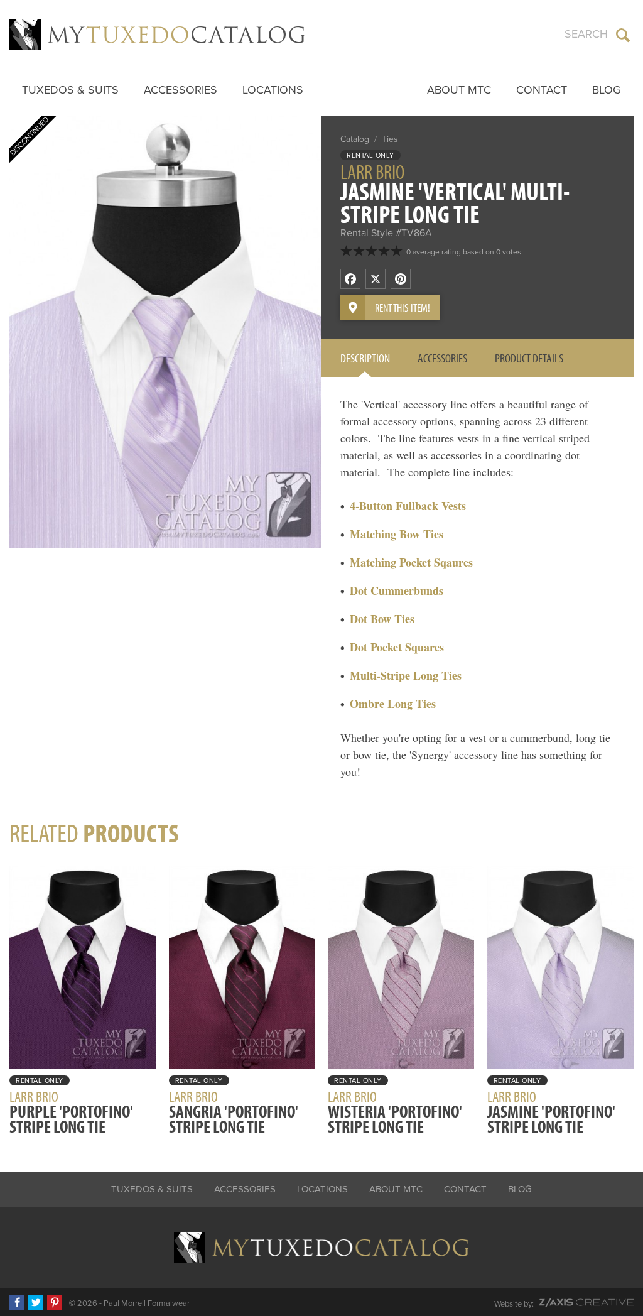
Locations (272, 90)
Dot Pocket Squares (397, 647)
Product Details (529, 358)
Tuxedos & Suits (70, 90)
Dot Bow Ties (382, 619)
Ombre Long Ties (393, 703)
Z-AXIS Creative (586, 1302)
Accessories (180, 90)
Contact (541, 90)
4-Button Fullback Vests (408, 506)
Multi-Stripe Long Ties (406, 675)
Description (365, 358)
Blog (606, 90)
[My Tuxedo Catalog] (157, 34)
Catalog (354, 139)
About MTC (459, 90)
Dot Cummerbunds (396, 590)
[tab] (365, 358)
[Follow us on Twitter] (35, 1302)
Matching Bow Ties (396, 534)
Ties (390, 139)
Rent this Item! (402, 307)
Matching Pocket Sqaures (411, 562)
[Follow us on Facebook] (16, 1302)
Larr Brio (372, 171)
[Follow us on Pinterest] (54, 1302)
